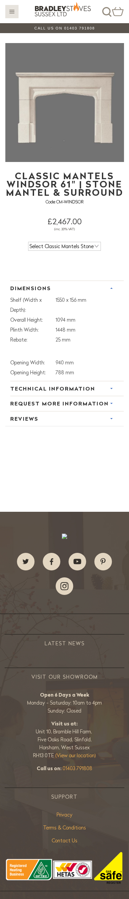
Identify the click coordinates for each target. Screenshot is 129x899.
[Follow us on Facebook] (52, 562)
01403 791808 (77, 768)
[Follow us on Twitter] (26, 562)
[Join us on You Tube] (77, 562)
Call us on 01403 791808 (64, 28)
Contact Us (64, 840)
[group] (64, 102)
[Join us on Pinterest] (103, 562)
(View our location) (75, 755)
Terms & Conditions (64, 827)
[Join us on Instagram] (64, 586)
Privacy (64, 815)
